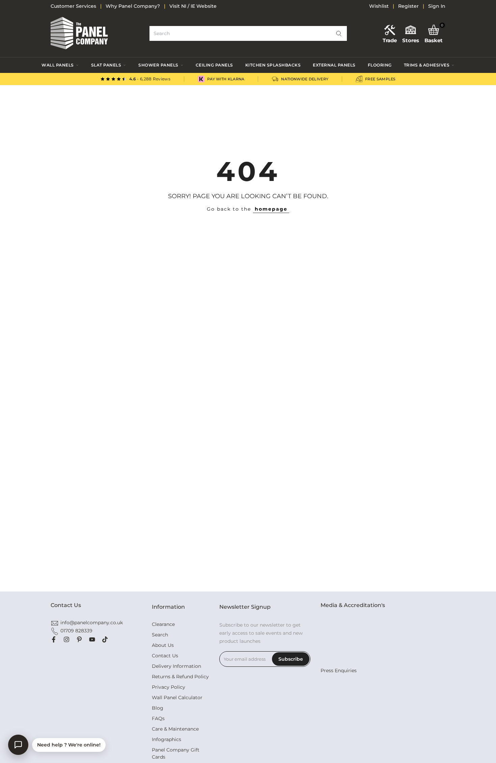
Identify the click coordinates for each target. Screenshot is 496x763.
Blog (157, 708)
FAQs (158, 718)
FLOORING (380, 65)
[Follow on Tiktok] (105, 639)
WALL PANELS (58, 65)
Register (408, 6)
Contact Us (165, 656)
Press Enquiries (339, 670)
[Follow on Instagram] (66, 639)
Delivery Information (176, 666)
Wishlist (379, 6)
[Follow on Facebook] (54, 639)
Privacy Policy (168, 687)
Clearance (163, 624)
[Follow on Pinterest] (79, 639)
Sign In (436, 6)
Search (160, 635)
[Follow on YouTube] (92, 639)
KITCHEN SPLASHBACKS (273, 65)
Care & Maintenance (175, 729)
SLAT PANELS (106, 65)
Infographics (166, 739)
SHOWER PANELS (158, 65)
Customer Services (73, 6)
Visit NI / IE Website (193, 6)
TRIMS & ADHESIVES (427, 65)
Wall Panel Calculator (177, 697)
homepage (271, 209)
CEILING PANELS (214, 65)
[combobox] (248, 33)
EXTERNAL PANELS (334, 65)
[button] (339, 33)
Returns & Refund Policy (180, 677)
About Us (163, 645)
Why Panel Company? (133, 6)
